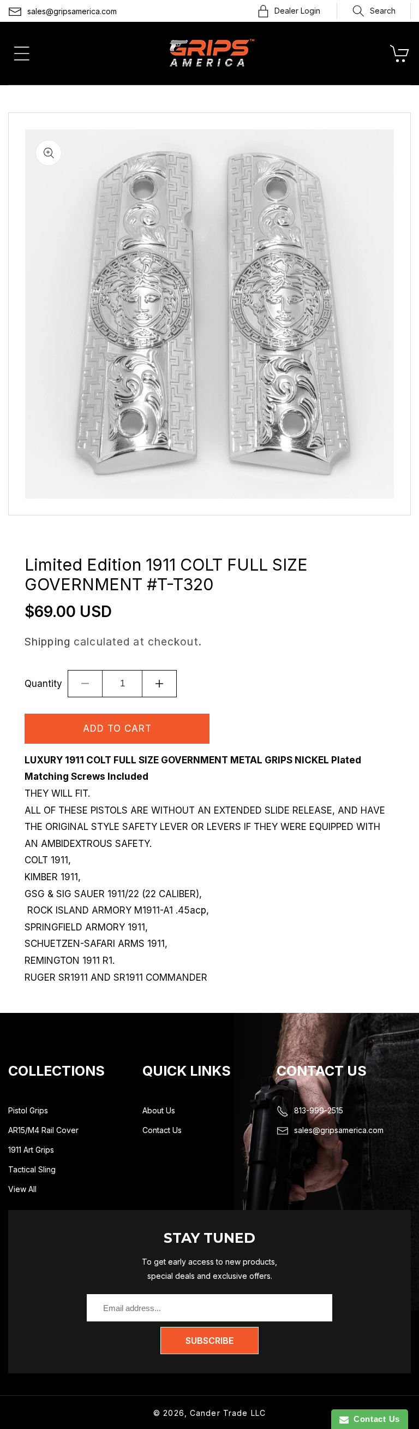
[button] (374, 11)
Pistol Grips (28, 1110)
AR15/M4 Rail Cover (43, 1130)
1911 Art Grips (31, 1149)
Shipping (47, 641)
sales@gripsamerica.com (72, 11)
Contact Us (162, 1130)
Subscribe (209, 1340)
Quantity (43, 683)
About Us (158, 1110)
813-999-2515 (318, 1110)
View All (22, 1189)
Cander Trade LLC (228, 1413)
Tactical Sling (32, 1169)
